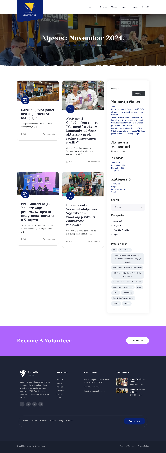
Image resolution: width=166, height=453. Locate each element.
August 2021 (116, 171)
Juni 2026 (115, 162)
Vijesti (124, 7)
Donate (59, 379)
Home (25, 420)
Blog (61, 420)
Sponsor (60, 383)
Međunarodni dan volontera (123, 287)
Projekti (134, 7)
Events (53, 420)
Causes (43, 420)
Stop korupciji (127, 293)
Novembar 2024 (118, 168)
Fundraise (60, 387)
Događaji (115, 186)
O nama (103, 7)
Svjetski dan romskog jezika (123, 298)
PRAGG (115, 293)
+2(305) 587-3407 (92, 387)
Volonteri (127, 303)
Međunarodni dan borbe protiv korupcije (127, 267)
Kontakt (145, 7)
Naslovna (92, 7)
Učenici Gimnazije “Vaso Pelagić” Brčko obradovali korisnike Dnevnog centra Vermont (128, 112)
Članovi (114, 7)
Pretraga (115, 88)
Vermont (116, 303)
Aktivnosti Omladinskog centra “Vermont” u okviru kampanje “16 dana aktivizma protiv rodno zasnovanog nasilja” (82, 130)
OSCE (139, 287)
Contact (69, 420)
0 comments (50, 134)
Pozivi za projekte (119, 189)
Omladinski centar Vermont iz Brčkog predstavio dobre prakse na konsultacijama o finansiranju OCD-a (127, 125)
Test (113, 106)
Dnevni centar (125, 250)
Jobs (58, 398)
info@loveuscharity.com (94, 391)
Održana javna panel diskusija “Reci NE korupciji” (37, 114)
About (34, 420)
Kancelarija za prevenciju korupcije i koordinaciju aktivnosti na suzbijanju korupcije (128, 258)
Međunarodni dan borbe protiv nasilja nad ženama (127, 274)
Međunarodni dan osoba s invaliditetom (127, 282)
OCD (24, 134)
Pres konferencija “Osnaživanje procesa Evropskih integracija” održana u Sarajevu (37, 212)
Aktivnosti (115, 184)
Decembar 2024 (118, 165)
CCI (114, 250)
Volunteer (60, 390)
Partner (59, 394)
